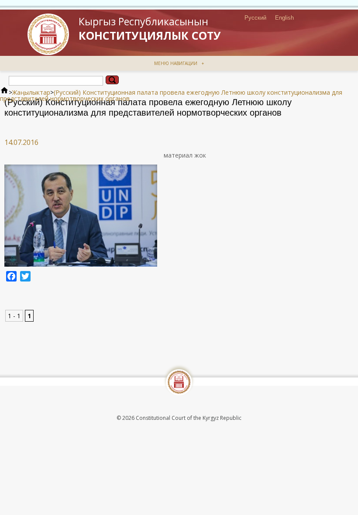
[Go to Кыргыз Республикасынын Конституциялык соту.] (4, 92)
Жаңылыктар (31, 92)
